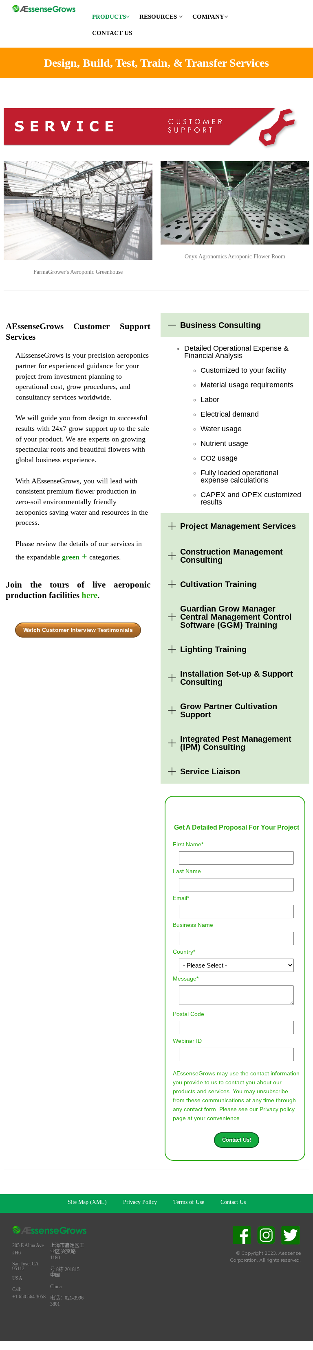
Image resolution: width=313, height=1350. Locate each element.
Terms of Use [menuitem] (188, 1202)
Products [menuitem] (109, 16)
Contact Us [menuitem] (112, 33)
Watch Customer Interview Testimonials (78, 630)
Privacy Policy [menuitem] (140, 1202)
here (89, 595)
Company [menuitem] (208, 16)
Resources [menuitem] (158, 16)
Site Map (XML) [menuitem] (87, 1202)
